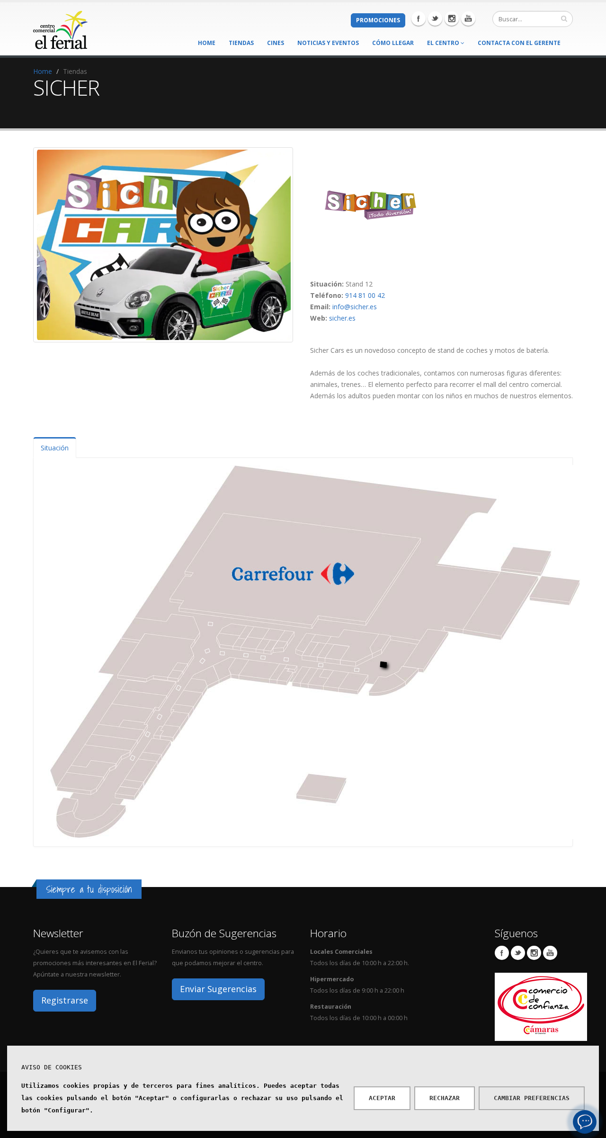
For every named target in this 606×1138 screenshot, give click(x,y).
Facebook (418, 18)
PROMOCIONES (378, 20)
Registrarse (64, 1000)
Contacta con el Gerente (519, 43)
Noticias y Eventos (328, 43)
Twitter (435, 18)
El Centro (444, 43)
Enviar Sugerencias (218, 989)
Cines (275, 43)
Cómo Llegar (393, 43)
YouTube (550, 953)
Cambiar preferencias (532, 1098)
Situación (55, 447)
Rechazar (444, 1098)
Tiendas (241, 43)
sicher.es (342, 318)
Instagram (452, 18)
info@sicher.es (354, 306)
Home (206, 43)
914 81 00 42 (365, 295)
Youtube (468, 18)
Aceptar (382, 1098)
